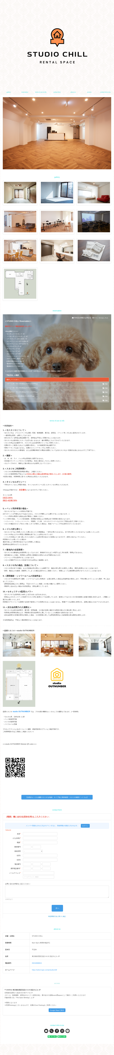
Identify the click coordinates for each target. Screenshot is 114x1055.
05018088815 (37, 963)
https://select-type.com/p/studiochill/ (44, 970)
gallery (9, 92)
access (89, 92)
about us (73, 92)
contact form (57, 92)
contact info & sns (105, 92)
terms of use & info (40, 92)
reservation (24, 92)
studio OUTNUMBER (21, 711)
